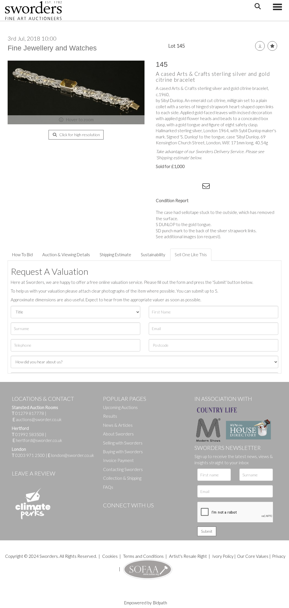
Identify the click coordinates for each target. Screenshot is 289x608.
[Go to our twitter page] (120, 514)
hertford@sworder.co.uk (39, 440)
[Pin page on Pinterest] (184, 187)
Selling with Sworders (123, 442)
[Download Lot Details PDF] (260, 46)
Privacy (278, 556)
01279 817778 (29, 413)
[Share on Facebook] (161, 187)
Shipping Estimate (115, 254)
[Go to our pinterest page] (131, 514)
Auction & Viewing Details (66, 254)
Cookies (110, 556)
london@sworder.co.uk (71, 455)
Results (110, 416)
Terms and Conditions (144, 556)
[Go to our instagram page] (195, 187)
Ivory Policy (222, 556)
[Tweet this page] (172, 187)
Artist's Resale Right (188, 556)
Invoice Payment (118, 460)
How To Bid (22, 254)
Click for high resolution (79, 134)
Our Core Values (252, 556)
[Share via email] (207, 187)
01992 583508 (29, 434)
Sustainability (153, 254)
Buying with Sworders (123, 451)
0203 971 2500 (30, 455)
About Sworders (118, 433)
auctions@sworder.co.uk (37, 419)
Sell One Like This (191, 254)
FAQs (108, 487)
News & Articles (118, 425)
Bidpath (160, 602)
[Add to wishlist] (272, 46)
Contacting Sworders (123, 469)
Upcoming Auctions (120, 407)
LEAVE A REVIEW (33, 473)
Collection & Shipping (122, 478)
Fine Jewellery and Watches (52, 48)
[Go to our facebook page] (108, 514)
